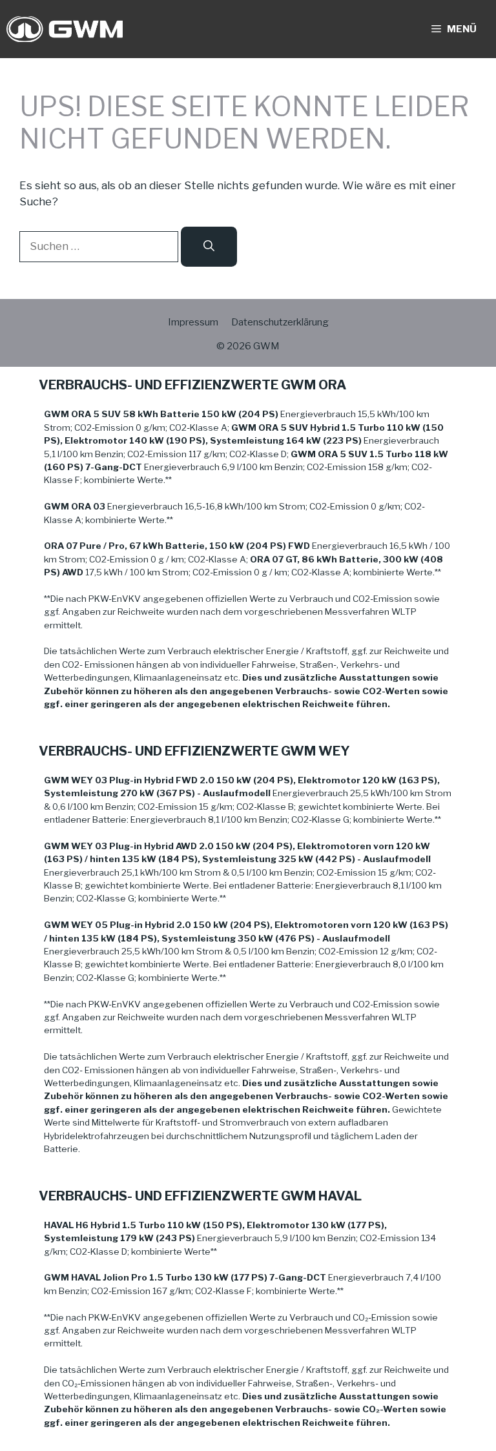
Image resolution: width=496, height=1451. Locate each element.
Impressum (193, 322)
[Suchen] (209, 247)
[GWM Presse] (64, 29)
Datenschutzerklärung (280, 322)
